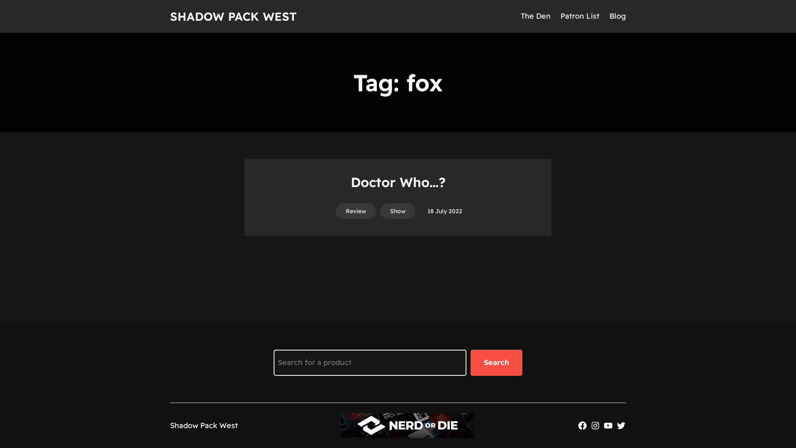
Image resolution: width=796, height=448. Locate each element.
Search (496, 362)
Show (397, 211)
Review (356, 211)
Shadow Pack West (233, 16)
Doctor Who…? (398, 182)
